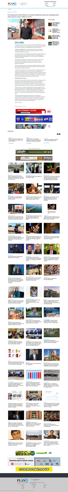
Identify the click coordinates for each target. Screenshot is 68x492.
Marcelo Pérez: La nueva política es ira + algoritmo (33, 364)
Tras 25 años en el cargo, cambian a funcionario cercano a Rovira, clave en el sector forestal (51, 237)
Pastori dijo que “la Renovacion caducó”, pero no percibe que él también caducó (15, 198)
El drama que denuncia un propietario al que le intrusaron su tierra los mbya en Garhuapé (51, 341)
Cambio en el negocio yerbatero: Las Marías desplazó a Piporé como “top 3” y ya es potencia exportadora (16, 363)
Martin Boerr (23, 3)
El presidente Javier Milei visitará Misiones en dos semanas (15, 257)
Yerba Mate (22, 488)
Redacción (47, 143)
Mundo (23, 486)
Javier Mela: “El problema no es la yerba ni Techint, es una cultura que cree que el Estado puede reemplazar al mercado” (16, 140)
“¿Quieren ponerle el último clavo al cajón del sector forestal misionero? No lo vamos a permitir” (51, 218)
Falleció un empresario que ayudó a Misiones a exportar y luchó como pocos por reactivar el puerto (16, 302)
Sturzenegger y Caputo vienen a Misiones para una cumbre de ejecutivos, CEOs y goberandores (51, 321)
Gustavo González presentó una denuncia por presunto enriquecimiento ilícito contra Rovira (33, 301)
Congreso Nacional (34, 484)
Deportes (45, 484)
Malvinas (34, 485)
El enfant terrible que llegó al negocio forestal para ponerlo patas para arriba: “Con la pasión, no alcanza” (16, 238)
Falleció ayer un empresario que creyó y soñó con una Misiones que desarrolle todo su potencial (33, 321)
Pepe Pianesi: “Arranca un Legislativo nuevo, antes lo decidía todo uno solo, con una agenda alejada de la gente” (33, 424)
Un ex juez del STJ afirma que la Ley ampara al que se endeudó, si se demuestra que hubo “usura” (34, 198)
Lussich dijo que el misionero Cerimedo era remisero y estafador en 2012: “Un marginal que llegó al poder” (33, 259)
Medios (45, 485)
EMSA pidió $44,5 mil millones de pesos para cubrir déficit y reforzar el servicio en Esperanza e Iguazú (15, 218)
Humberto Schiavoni (31, 142)
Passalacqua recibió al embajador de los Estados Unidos (34, 177)
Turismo (45, 487)
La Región (23, 485)
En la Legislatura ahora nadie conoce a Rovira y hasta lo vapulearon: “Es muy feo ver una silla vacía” (33, 405)
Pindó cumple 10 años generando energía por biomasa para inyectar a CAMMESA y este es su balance (52, 365)
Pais (44, 486)
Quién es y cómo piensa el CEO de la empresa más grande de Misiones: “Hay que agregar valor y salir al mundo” (51, 259)
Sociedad (34, 487)
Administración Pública (21, 484)
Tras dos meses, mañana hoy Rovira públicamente (50, 279)
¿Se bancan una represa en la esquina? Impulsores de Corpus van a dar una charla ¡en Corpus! (16, 323)
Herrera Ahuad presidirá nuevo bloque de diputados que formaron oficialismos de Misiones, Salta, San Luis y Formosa (16, 177)
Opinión (34, 486)
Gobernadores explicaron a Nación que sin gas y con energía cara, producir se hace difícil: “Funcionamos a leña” (33, 444)
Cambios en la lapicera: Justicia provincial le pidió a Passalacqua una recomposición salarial (15, 342)
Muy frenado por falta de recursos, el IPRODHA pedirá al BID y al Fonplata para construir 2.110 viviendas (51, 198)
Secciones (9, 9)
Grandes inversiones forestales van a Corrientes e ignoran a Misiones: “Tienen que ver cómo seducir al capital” (33, 238)
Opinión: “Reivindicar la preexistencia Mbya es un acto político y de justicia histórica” (51, 140)
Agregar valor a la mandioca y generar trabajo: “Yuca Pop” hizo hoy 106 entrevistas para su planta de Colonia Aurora (51, 385)
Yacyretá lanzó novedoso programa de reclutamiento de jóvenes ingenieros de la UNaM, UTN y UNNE (34, 217)
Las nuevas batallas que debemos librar (34, 140)
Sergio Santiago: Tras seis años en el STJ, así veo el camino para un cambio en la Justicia (15, 444)
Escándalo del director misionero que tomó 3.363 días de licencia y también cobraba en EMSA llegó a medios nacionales (15, 405)
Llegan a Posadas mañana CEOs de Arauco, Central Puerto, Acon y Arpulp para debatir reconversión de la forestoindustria (52, 302)
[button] (59, 134)
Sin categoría (22, 487)
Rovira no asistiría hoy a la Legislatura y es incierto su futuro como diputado (51, 425)
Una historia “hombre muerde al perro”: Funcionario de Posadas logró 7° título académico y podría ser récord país (51, 443)
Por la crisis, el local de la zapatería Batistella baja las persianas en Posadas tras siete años (33, 279)
